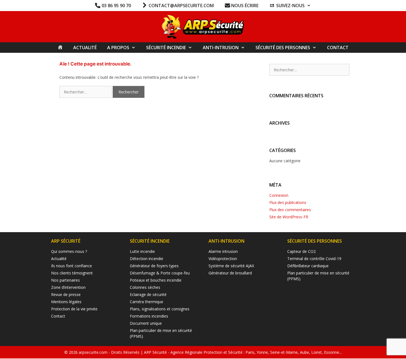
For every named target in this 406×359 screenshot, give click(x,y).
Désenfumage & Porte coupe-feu (160, 273)
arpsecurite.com (94, 352)
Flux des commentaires (290, 209)
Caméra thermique (146, 301)
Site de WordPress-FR (288, 216)
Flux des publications (287, 202)
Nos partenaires (65, 280)
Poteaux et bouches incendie (155, 280)
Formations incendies (149, 316)
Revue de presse (66, 294)
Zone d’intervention (68, 287)
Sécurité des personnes (282, 47)
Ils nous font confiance (71, 265)
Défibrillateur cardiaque (308, 265)
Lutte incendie (142, 251)
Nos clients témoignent (72, 273)
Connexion (278, 195)
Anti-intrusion (221, 47)
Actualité (85, 47)
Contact (338, 47)
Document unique (146, 323)
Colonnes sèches (145, 287)
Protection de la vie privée (74, 308)
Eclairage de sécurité (148, 294)
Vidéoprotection (223, 258)
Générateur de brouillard (230, 273)
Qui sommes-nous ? (69, 251)
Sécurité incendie (166, 47)
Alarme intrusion (223, 251)
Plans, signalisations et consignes (159, 308)
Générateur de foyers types (154, 265)
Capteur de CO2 (301, 251)
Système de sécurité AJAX (231, 265)
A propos (118, 47)
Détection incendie (146, 258)
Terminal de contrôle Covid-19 (314, 258)
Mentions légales (66, 301)
